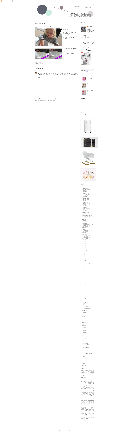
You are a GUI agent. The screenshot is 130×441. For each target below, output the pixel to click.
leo (84, 400)
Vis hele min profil (85, 37)
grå (87, 391)
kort (87, 398)
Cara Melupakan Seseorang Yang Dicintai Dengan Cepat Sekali (87, 225)
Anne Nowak (84, 310)
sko (87, 411)
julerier (92, 395)
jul (88, 395)
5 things (84, 264)
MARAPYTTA (84, 219)
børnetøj (84, 377)
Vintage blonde (86, 341)
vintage (90, 420)
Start (56, 98)
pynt (90, 409)
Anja (71, 34)
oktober (85, 330)
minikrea (92, 402)
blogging (92, 372)
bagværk (83, 372)
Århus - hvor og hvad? (88, 353)
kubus (93, 399)
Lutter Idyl (84, 298)
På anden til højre (86, 306)
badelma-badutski (86, 188)
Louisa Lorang (85, 302)
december (85, 327)
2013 (83, 322)
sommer (85, 414)
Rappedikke (84, 284)
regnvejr (82, 410)
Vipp (93, 420)
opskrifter (88, 406)
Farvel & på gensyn (86, 303)
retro (86, 410)
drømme (85, 382)
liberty (90, 400)
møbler (89, 403)
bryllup (82, 375)
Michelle (90, 26)
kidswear (92, 396)
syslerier (84, 418)
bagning (92, 371)
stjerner (82, 415)
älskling (84, 421)
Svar (39, 77)
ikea (93, 393)
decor (93, 380)
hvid (81, 393)
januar (84, 363)
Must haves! (84, 115)
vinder (87, 420)
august (84, 333)
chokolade (92, 377)
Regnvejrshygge (86, 351)
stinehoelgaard (85, 198)
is (93, 394)
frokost (92, 387)
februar (85, 361)
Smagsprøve (84, 220)
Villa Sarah (84, 234)
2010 (83, 365)
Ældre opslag (74, 98)
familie (91, 383)
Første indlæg (91, 388)
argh (81, 371)
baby (89, 371)
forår (82, 387)
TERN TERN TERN (85, 199)
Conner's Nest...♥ (86, 249)
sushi (85, 417)
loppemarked (86, 401)
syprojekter (92, 417)
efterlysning (91, 382)
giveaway (82, 391)
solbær (93, 413)
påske (93, 409)
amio (90, 370)
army (84, 371)
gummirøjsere (83, 392)
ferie (93, 386)
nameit (93, 403)
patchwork (82, 408)
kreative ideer (87, 399)
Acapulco (82, 370)
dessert (92, 381)
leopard (86, 400)
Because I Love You (86, 242)
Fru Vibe (84, 241)
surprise (82, 417)
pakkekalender (84, 407)
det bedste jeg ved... (87, 308)
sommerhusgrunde (91, 414)
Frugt (82, 388)
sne (93, 411)
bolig (92, 373)
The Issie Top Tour (86, 216)
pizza (88, 408)
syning (88, 417)
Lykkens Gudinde (86, 347)
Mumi (84, 403)
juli (84, 335)
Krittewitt (84, 207)
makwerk (83, 229)
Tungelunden (84, 267)
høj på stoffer (88, 393)
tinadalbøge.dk (85, 193)
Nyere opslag (38, 98)
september (85, 332)
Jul (88, 83)
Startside (84, 114)
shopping (83, 411)
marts (84, 360)
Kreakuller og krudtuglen (87, 273)
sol (90, 413)
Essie (85, 383)
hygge (84, 393)
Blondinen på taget (86, 263)
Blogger (70, 430)
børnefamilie (91, 376)
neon (86, 404)
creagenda (84, 312)
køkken (82, 400)
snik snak (84, 413)
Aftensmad (86, 370)
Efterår (82, 383)
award (87, 371)
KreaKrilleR (84, 223)
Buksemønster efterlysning (86, 344)
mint (81, 403)
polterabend (92, 408)
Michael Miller (87, 402)
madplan (92, 401)
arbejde (92, 370)
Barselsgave (87, 372)
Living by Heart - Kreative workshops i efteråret (86, 269)
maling (82, 402)
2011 (83, 325)
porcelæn (82, 409)
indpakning (83, 394)
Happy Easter (85, 346)
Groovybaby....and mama (87, 215)
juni (84, 337)
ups (84, 420)
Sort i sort (85, 358)
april (84, 340)
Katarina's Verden (86, 289)
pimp (85, 408)
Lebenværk (84, 245)
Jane (72, 29)
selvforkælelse (91, 410)
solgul (82, 414)
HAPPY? (83, 246)
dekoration (84, 381)
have (93, 392)
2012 (83, 324)
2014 (83, 320)
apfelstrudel (85, 277)
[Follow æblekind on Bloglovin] (86, 64)
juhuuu (86, 395)
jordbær (82, 395)
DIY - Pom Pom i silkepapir (90, 78)
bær (87, 375)
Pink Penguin (85, 202)
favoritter (89, 386)
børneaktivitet (84, 376)
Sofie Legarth (85, 258)
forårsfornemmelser (87, 387)
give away (41, 63)
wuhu (81, 421)
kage (85, 396)
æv (86, 421)
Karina (83, 294)
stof (85, 415)
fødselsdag (85, 388)
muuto (87, 403)
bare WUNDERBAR (85, 212)
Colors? (84, 356)
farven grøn (83, 386)
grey (85, 391)
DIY (81, 382)
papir (92, 407)
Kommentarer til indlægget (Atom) (48, 100)
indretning (89, 394)
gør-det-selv (89, 392)
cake (89, 377)
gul (93, 391)
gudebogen (90, 391)
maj (84, 338)
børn (93, 375)
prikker (86, 409)
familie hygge (84, 385)
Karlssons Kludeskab (86, 281)
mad (90, 401)
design (89, 381)
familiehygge (91, 385)
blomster (88, 373)
